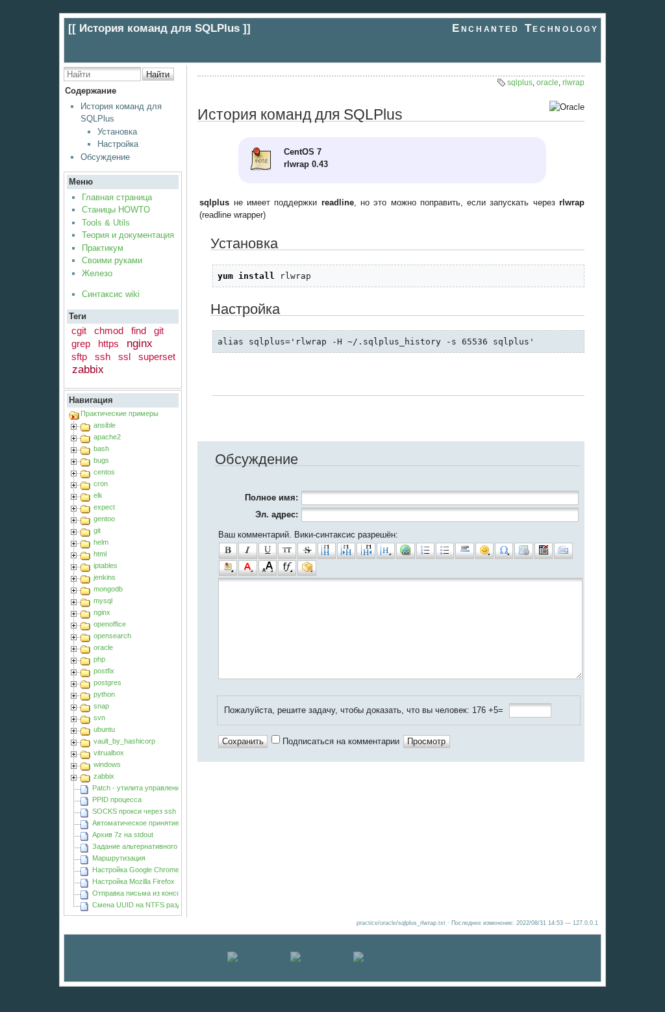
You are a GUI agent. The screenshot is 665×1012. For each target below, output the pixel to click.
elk (98, 495)
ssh (102, 356)
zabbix (88, 369)
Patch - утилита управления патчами (153, 788)
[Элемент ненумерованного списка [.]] (445, 550)
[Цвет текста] (247, 568)
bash (101, 448)
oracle (103, 647)
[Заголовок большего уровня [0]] (366, 550)
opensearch (112, 636)
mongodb (108, 589)
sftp (79, 356)
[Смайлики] (484, 550)
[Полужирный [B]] (228, 550)
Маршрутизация (118, 858)
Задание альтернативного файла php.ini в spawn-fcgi (178, 846)
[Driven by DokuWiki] (395, 958)
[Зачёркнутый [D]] (306, 550)
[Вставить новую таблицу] (523, 550)
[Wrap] (306, 568)
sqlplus (520, 82)
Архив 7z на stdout (122, 834)
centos (104, 472)
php (99, 659)
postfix (104, 671)
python (104, 694)
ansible (105, 425)
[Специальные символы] (504, 550)
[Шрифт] (287, 568)
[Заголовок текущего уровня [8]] (327, 550)
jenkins (105, 577)
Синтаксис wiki (111, 294)
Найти (157, 74)
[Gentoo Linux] (320, 958)
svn (99, 717)
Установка (117, 131)
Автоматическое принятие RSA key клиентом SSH (175, 823)
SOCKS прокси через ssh (134, 811)
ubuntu (104, 729)
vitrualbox (109, 753)
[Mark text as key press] (563, 550)
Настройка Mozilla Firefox (133, 881)
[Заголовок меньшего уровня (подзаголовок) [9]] (346, 550)
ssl (124, 356)
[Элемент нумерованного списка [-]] (425, 550)
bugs (101, 460)
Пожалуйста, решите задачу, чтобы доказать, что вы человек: (347, 710)
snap (101, 706)
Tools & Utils (106, 222)
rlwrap (573, 82)
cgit (78, 330)
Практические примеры (119, 413)
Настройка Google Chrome (135, 870)
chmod (108, 330)
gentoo (104, 519)
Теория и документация (128, 235)
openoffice (110, 624)
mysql (103, 600)
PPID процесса (117, 799)
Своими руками (112, 260)
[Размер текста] (267, 568)
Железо (97, 273)
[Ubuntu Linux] (257, 958)
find (138, 330)
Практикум (102, 248)
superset (156, 356)
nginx (140, 343)
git (159, 330)
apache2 (107, 437)
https (108, 343)
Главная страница (117, 197)
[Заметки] (228, 568)
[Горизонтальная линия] (464, 550)
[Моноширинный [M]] (287, 550)
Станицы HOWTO (116, 209)
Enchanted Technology (525, 28)
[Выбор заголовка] (386, 550)
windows (107, 764)
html (100, 554)
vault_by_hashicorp (124, 741)
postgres (107, 682)
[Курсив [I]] (247, 550)
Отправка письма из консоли (140, 893)
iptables (106, 565)
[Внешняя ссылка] (405, 550)
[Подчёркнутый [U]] (267, 550)
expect (104, 507)
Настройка (117, 144)
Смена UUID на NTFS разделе (142, 905)
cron (101, 483)
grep (80, 343)
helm (101, 542)
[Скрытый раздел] (543, 550)
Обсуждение (105, 157)
